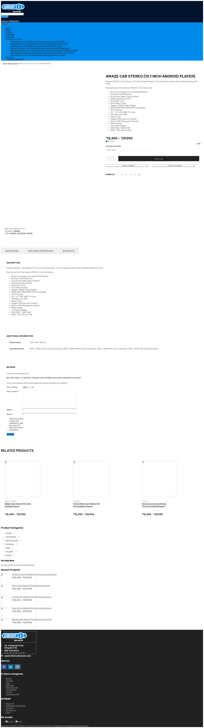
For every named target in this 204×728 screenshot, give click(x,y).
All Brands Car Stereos (16, 706)
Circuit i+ (10, 32)
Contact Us (11, 710)
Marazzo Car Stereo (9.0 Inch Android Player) (32, 619)
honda (29, 233)
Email (10, 414)
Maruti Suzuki (10, 501)
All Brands (10, 35)
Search (5, 17)
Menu (4, 24)
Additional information (40, 251)
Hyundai (76, 501)
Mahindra (10, 544)
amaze (13, 233)
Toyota (145, 501)
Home (8, 28)
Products (10, 37)
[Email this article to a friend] (139, 174)
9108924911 (13, 21)
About (8, 30)
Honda (15, 63)
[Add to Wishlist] (32, 461)
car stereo (21, 233)
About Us (10, 703)
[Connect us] (4, 666)
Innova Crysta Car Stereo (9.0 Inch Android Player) (34, 574)
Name (10, 410)
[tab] (12, 251)
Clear (198, 143)
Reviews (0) (68, 251)
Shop (10, 63)
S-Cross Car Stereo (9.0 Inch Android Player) (31, 597)
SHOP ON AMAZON (15, 59)
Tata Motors (11, 537)
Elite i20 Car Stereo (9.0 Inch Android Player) (32, 608)
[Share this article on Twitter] (122, 174)
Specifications (113, 146)
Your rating (12, 387)
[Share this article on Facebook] (117, 174)
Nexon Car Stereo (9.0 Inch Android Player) (31, 586)
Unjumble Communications (76, 726)
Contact (9, 57)
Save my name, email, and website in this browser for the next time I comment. (16, 424)
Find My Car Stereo (14, 39)
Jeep (8, 548)
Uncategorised (12, 694)
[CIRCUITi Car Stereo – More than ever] (13, 11)
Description (12, 251)
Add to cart (158, 159)
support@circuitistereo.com (17, 656)
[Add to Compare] (32, 465)
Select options (31, 514)
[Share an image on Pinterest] (130, 174)
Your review (13, 391)
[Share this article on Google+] (126, 174)
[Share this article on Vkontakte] (134, 174)
